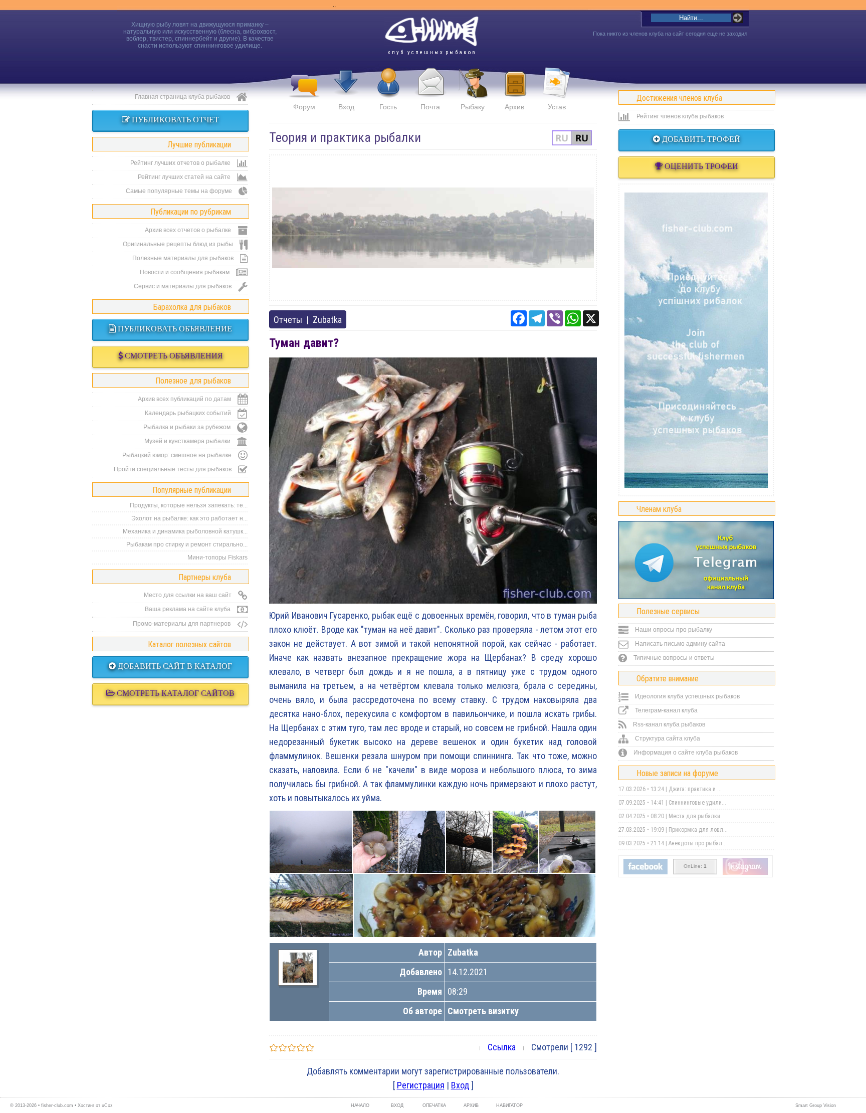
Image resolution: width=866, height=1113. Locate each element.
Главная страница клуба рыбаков (183, 96)
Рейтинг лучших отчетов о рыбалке (181, 162)
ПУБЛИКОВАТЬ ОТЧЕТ (174, 119)
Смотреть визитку (483, 1011)
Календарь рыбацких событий (189, 413)
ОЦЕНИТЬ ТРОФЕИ (700, 166)
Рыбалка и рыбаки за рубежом (187, 427)
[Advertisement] (433, 227)
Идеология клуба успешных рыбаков (686, 696)
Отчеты (288, 319)
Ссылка (502, 1047)
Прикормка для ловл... (698, 829)
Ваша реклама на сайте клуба (188, 609)
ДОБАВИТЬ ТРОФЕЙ (700, 139)
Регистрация (421, 1085)
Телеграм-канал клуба (665, 710)
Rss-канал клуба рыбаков (668, 724)
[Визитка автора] (298, 979)
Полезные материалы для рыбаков (183, 258)
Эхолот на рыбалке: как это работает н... (189, 518)
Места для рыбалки (694, 816)
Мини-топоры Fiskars (217, 557)
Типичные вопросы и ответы (673, 657)
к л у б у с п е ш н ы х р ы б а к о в (431, 52)
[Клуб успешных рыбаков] (745, 872)
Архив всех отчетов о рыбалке (189, 230)
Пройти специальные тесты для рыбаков (173, 469)
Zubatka (327, 319)
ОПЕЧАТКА (434, 1105)
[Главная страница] (431, 32)
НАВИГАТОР (508, 1105)
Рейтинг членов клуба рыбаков (679, 116)
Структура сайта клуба (666, 738)
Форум (304, 107)
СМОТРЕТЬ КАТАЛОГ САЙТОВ (175, 693)
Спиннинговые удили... (697, 802)
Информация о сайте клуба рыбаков (685, 752)
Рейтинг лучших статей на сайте (185, 176)
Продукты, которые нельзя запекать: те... (189, 505)
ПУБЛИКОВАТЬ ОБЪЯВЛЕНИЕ (174, 328)
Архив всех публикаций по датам (185, 399)
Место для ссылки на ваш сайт (188, 595)
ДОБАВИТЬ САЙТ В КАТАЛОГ (174, 666)
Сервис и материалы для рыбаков (183, 286)
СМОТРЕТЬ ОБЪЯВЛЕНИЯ (173, 355)
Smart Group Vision (815, 1105)
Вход (346, 107)
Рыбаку (473, 107)
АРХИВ (471, 1105)
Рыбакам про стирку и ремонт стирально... (187, 544)
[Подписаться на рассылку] (645, 872)
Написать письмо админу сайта (679, 643)
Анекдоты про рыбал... (698, 843)
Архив (514, 107)
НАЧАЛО (360, 1105)
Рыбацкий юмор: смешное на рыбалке (177, 455)
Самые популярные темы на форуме (180, 191)
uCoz (107, 1105)
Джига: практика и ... (695, 789)
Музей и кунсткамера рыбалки (188, 441)
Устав (557, 107)
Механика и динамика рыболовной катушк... (185, 531)
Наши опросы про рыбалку (672, 629)
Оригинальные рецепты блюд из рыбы (179, 244)
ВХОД (397, 1105)
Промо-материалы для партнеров (182, 623)
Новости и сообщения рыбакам (185, 272)
